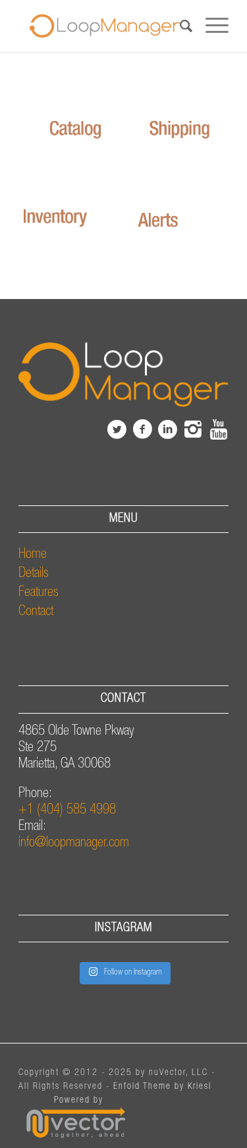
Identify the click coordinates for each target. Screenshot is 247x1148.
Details (33, 574)
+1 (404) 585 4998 (67, 810)
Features (38, 593)
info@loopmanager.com (73, 843)
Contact (35, 612)
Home (32, 555)
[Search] (179, 26)
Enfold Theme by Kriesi (162, 1086)
